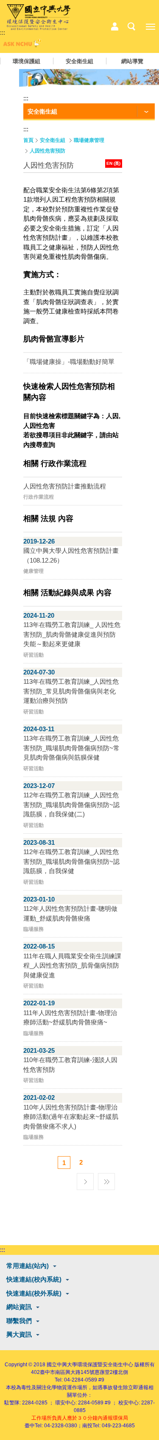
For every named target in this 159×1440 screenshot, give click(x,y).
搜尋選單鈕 (131, 26)
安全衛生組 (79, 61)
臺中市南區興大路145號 (67, 1372)
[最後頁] (106, 1179)
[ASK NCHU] (21, 45)
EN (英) (113, 163)
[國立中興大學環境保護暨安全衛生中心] (38, 17)
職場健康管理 (89, 140)
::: (2, 32)
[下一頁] (85, 1179)
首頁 (28, 140)
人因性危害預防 (47, 151)
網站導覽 (132, 61)
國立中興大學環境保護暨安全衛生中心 (90, 1365)
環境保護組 (26, 61)
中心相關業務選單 (114, 26)
